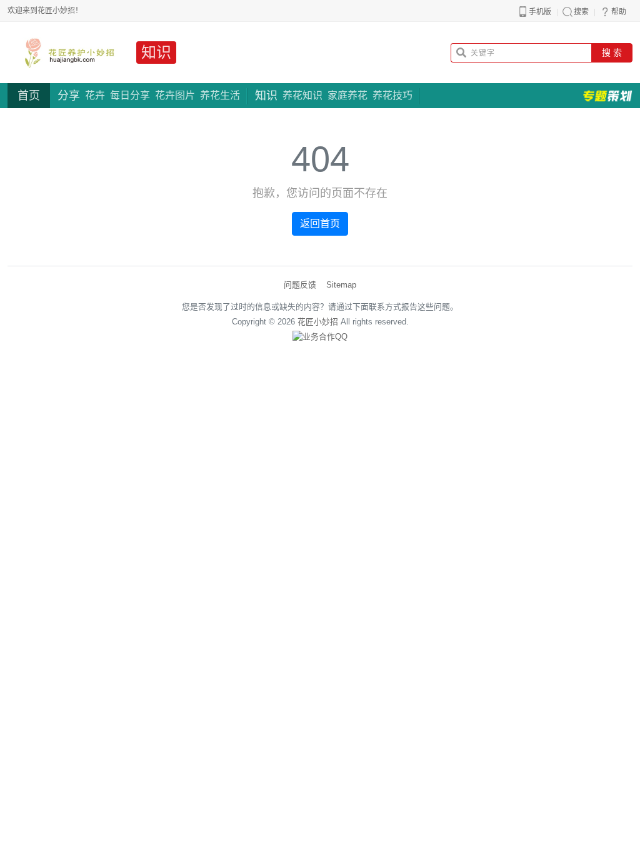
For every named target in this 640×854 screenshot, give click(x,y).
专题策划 (607, 95)
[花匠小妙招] (67, 52)
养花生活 (220, 95)
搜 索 (612, 53)
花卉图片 (175, 95)
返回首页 (320, 223)
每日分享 (130, 95)
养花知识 (302, 95)
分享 (69, 95)
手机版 (540, 12)
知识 (156, 52)
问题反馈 (300, 284)
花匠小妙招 (318, 321)
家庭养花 (348, 95)
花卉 (95, 95)
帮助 (618, 12)
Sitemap (341, 284)
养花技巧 (392, 95)
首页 (29, 95)
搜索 (581, 12)
